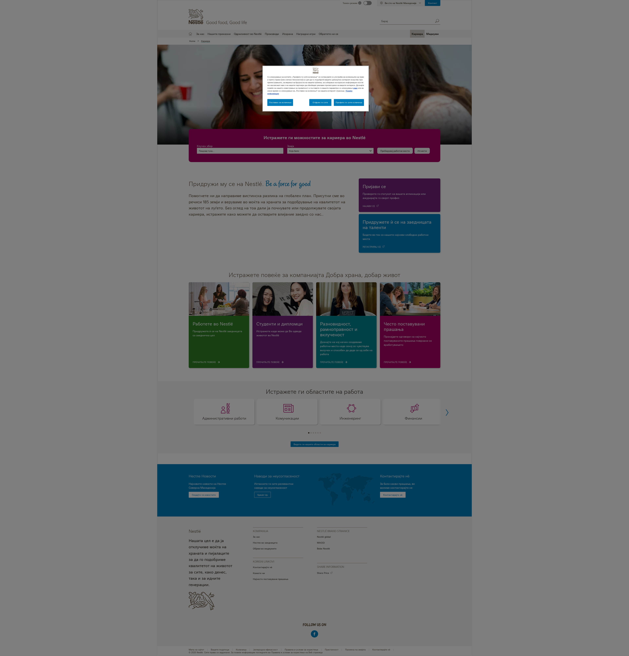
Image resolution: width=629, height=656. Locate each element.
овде (355, 88)
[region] (315, 88)
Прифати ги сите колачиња (349, 102)
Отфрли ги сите (320, 102)
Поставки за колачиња (280, 102)
